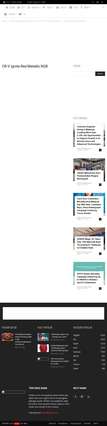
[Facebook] (93, 2)
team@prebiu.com (50, 412)
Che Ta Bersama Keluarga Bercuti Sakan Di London (60, 361)
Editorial (52, 423)
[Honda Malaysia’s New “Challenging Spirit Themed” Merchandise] (43, 348)
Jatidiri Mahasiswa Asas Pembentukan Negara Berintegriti (88, 176)
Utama (4, 21)
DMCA (95, 423)
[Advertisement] (53, 43)
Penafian (87, 423)
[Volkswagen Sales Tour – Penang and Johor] (43, 337)
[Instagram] (97, 2)
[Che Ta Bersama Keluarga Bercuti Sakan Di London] (43, 361)
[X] (102, 2)
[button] (103, 7)
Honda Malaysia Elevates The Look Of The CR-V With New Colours (35, 21)
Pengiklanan (63, 423)
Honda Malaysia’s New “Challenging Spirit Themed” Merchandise (59, 348)
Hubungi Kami (75, 423)
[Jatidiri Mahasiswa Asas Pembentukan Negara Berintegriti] (89, 169)
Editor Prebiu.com (84, 148)
